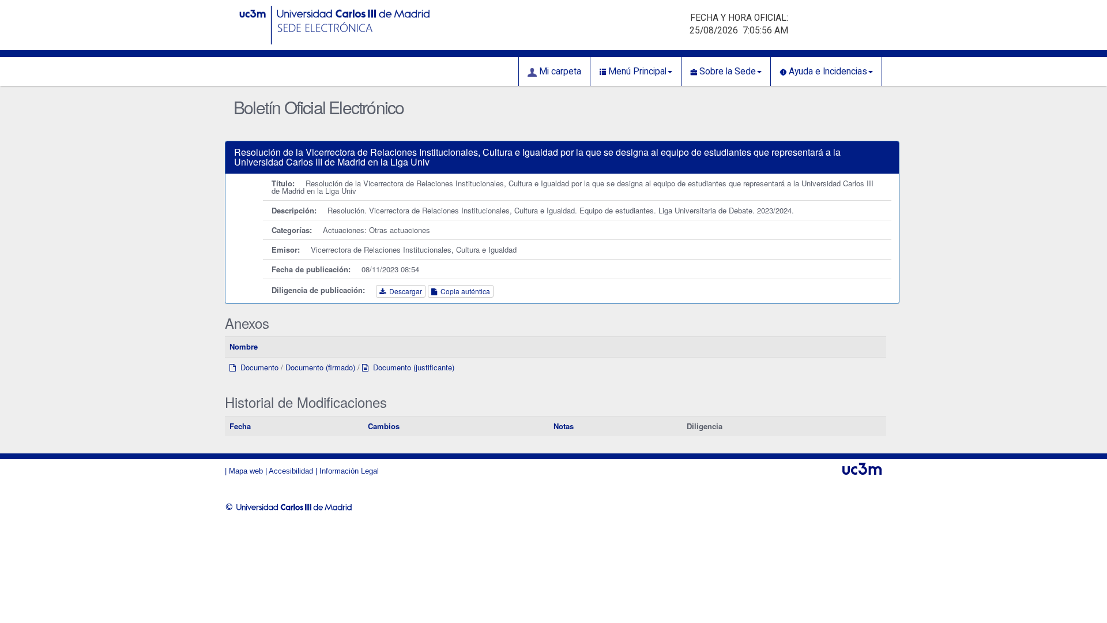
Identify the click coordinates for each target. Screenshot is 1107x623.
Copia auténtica (463, 291)
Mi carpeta (559, 71)
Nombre (243, 346)
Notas (564, 426)
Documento (257, 367)
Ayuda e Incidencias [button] (826, 71)
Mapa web (246, 471)
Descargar (404, 291)
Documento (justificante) (411, 367)
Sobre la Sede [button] (726, 71)
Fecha (240, 426)
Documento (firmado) (320, 367)
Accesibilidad (291, 471)
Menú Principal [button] (636, 71)
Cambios (384, 426)
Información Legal (349, 471)
